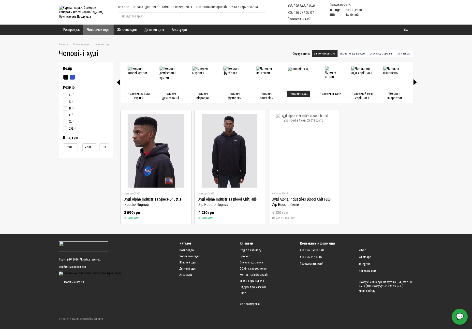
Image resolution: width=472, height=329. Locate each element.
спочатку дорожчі (381, 53)
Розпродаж (71, 29)
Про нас (123, 7)
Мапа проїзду (367, 291)
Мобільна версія (73, 282)
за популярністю (324, 53)
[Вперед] (415, 82)
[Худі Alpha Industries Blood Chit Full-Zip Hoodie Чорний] (230, 151)
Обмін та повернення (177, 7)
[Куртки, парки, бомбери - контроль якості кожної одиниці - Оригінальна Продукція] (83, 246)
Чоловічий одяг (98, 29)
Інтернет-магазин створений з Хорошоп (81, 318)
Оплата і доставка (145, 7)
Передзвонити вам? (299, 18)
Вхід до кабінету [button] (250, 250)
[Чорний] (66, 77)
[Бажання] (383, 12)
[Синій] (72, 77)
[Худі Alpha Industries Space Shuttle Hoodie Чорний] (156, 151)
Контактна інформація (211, 7)
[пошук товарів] (262, 16)
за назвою (404, 53)
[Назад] (118, 82)
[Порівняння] (371, 12)
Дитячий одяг (154, 29)
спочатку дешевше (352, 53)
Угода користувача (244, 7)
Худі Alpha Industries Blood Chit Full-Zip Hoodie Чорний (227, 202)
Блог (243, 293)
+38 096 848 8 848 (301, 6)
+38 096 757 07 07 (301, 12)
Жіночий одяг (127, 29)
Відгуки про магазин (253, 287)
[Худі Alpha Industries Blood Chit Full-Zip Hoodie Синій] (303, 151)
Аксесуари (179, 29)
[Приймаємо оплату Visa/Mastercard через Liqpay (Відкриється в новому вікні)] (90, 273)
